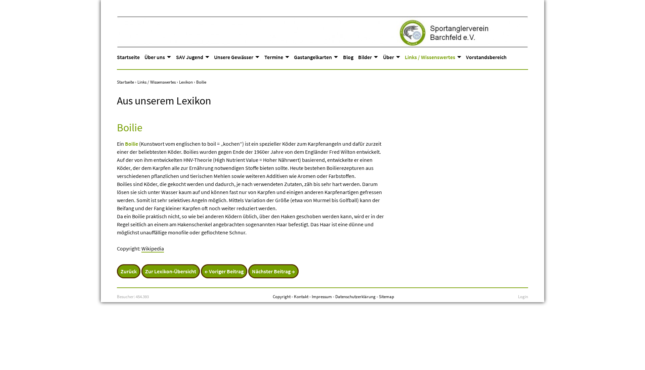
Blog (348, 57)
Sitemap (386, 296)
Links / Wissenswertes (430, 57)
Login (523, 296)
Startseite (128, 57)
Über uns (154, 57)
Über (388, 57)
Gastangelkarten (313, 57)
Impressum (322, 296)
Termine (273, 57)
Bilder (365, 57)
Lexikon (186, 82)
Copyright (282, 296)
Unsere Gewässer (233, 57)
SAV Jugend (189, 57)
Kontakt (301, 296)
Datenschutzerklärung (355, 296)
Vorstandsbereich (486, 57)
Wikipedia (152, 248)
